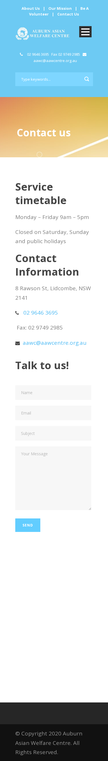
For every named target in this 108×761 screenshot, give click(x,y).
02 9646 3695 (38, 54)
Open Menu (85, 31)
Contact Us (68, 14)
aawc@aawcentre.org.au (55, 60)
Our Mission (60, 8)
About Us (31, 8)
